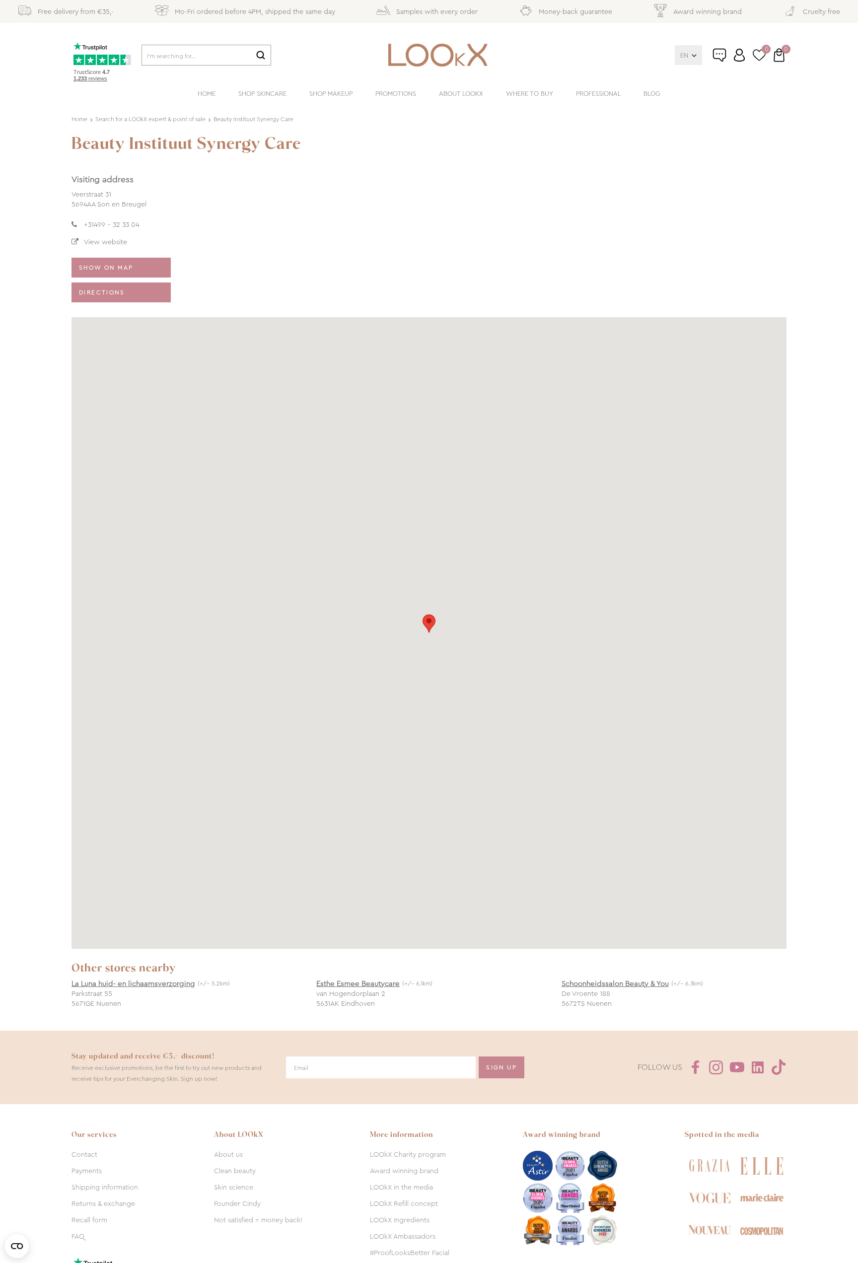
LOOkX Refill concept (404, 1203)
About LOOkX (461, 93)
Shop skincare (262, 93)
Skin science (233, 1187)
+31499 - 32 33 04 (111, 224)
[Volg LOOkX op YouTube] (737, 1067)
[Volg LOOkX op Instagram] (716, 1067)
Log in (739, 55)
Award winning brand (404, 1171)
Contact (84, 1154)
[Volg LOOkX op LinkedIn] (758, 1067)
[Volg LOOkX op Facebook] (695, 1067)
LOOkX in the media (401, 1187)
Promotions (395, 93)
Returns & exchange (103, 1203)
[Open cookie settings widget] (17, 1246)
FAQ (78, 1236)
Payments (87, 1171)
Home (206, 93)
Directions (102, 292)
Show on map (106, 267)
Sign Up (501, 1067)
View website (105, 242)
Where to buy (529, 93)
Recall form (89, 1220)
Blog (652, 93)
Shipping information (105, 1187)
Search (261, 55)
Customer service (730, 59)
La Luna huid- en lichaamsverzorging (133, 983)
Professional (598, 93)
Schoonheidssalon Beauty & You (615, 983)
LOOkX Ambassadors (402, 1236)
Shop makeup (331, 93)
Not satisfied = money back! (258, 1220)
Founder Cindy (237, 1203)
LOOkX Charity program (408, 1154)
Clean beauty (235, 1171)
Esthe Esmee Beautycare (358, 983)
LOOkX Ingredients (399, 1220)
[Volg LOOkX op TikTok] (778, 1067)
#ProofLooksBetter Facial (409, 1253)
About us (228, 1154)
